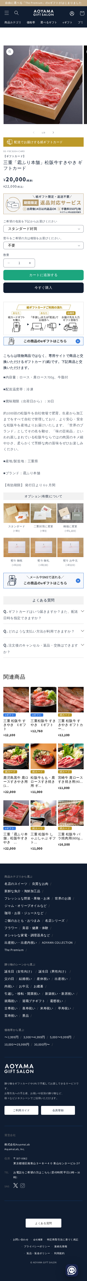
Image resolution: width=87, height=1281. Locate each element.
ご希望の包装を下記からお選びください (30, 221)
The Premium (14, 950)
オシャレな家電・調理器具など (27, 935)
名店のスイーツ (15, 884)
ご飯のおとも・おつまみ (22, 921)
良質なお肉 (40, 884)
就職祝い (10, 1001)
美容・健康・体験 (35, 928)
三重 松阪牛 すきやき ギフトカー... (70, 725)
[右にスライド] (53, 132)
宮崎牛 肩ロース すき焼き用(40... (70, 779)
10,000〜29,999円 (16, 1044)
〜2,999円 (11, 1037)
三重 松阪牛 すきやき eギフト (14, 725)
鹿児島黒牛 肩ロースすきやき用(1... (16, 781)
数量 (6, 255)
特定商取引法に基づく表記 (62, 1239)
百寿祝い (10, 1016)
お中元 (24, 986)
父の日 (9, 979)
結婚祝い (25, 979)
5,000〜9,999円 (61, 1037)
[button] (7, 13)
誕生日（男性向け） (53, 971)
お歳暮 (39, 986)
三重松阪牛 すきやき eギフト (43, 723)
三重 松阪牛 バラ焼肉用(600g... (70, 836)
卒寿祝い (64, 1008)
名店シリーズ (55, 921)
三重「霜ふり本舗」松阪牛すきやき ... (15, 838)
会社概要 (38, 1239)
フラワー (10, 928)
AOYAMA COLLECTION (57, 943)
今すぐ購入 (43, 287)
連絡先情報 (60, 1246)
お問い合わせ (21, 1239)
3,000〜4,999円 (34, 1037)
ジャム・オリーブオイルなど (25, 906)
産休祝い (43, 979)
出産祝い (61, 979)
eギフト (67, 22)
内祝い (9, 986)
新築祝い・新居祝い (59, 994)
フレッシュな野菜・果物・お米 (27, 898)
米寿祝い (46, 1008)
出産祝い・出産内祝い (20, 943)
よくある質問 (43, 1223)
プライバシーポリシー (37, 1246)
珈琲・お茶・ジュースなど (24, 913)
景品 (25, 1016)
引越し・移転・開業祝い (22, 994)
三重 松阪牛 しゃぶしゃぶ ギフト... (43, 838)
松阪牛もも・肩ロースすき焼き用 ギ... (43, 781)
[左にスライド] (34, 132)
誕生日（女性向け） (19, 971)
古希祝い (10, 1008)
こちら (45, 1172)
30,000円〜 (42, 1044)
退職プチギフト (33, 1001)
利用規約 (59, 1253)
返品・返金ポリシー (38, 1253)
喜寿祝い (28, 1008)
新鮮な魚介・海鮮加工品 (22, 891)
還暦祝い (56, 1001)
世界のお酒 (63, 898)
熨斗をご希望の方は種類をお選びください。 (33, 238)
